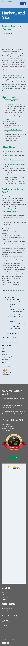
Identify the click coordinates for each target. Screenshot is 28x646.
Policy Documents (7, 86)
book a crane (21, 183)
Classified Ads (6, 597)
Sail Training (5, 593)
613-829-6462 (6, 431)
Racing (4, 599)
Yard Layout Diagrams (16, 316)
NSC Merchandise (13, 333)
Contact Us (5, 362)
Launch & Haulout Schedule (13, 130)
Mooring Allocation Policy (9, 80)
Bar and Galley (9, 615)
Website (6, 620)
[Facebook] (3, 643)
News (3, 351)
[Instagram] (8, 643)
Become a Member (7, 609)
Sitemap (4, 625)
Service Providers (15, 328)
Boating (6, 588)
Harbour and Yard (13, 299)
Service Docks (8, 155)
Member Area (6, 611)
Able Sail (4, 595)
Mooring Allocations (10, 104)
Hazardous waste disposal (12, 164)
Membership (8, 604)
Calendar (4, 349)
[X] (5, 643)
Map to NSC (5, 359)
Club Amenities (9, 297)
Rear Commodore (19, 290)
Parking (6, 151)
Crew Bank (5, 354)
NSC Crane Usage (9, 121)
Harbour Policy (18, 78)
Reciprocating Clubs (8, 357)
